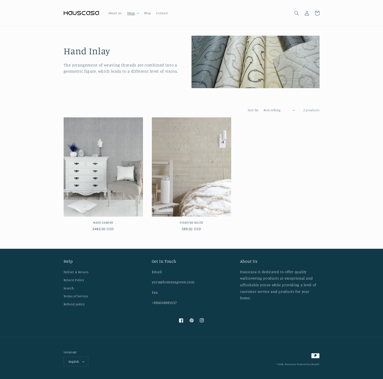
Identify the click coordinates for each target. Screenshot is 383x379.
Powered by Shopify (308, 364)
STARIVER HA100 (191, 222)
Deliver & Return (76, 272)
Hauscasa (290, 364)
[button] (133, 13)
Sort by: (253, 110)
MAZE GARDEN (103, 222)
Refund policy (74, 304)
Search (69, 288)
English (73, 361)
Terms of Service (76, 296)
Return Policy (74, 280)
